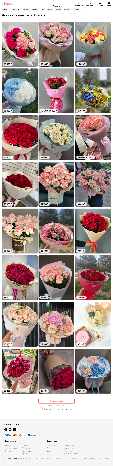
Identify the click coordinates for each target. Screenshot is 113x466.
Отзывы (7, 451)
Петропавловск (39, 458)
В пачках (26, 9)
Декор (77, 9)
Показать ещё (56, 401)
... (62, 408)
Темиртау (92, 458)
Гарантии (8, 445)
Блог (49, 451)
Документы (69, 445)
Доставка (26, 448)
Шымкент (58, 458)
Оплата (25, 445)
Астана (28, 458)
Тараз (100, 458)
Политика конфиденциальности (71, 452)
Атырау (50, 458)
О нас (49, 448)
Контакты (51, 445)
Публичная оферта (26, 452)
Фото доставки (10, 448)
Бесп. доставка (47, 9)
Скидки (58, 9)
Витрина (35, 9)
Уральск (84, 458)
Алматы (21, 458)
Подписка (67, 9)
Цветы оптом (69, 448)
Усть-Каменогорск (71, 458)
